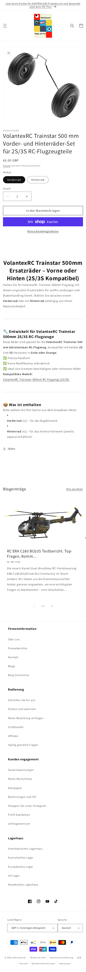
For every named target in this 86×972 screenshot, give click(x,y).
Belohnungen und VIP (22, 797)
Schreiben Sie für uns (21, 700)
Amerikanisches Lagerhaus (25, 848)
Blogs (11, 666)
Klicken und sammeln (22, 709)
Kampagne (15, 788)
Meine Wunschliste (20, 779)
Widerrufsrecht (38, 957)
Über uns (14, 639)
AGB (79, 957)
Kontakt (13, 657)
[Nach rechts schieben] (51, 606)
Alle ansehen (74, 489)
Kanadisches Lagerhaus (23, 884)
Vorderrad (14, 180)
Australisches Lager (20, 857)
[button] (5, 25)
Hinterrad (37, 180)
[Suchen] (72, 25)
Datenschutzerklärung (61, 957)
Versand (7, 165)
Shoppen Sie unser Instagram (27, 806)
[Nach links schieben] (34, 606)
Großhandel (16, 727)
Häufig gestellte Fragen (23, 745)
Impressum (64, 963)
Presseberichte (17, 648)
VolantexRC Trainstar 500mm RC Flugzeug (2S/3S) (36, 379)
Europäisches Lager (20, 866)
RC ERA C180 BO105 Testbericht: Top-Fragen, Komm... (39, 553)
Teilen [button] (11, 448)
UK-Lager (14, 875)
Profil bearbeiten (19, 814)
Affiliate (13, 736)
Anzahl (7, 188)
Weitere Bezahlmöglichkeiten (43, 231)
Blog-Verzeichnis (18, 675)
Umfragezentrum (19, 823)
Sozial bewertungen (21, 770)
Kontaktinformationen (43, 963)
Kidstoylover (19, 957)
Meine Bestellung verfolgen (25, 718)
